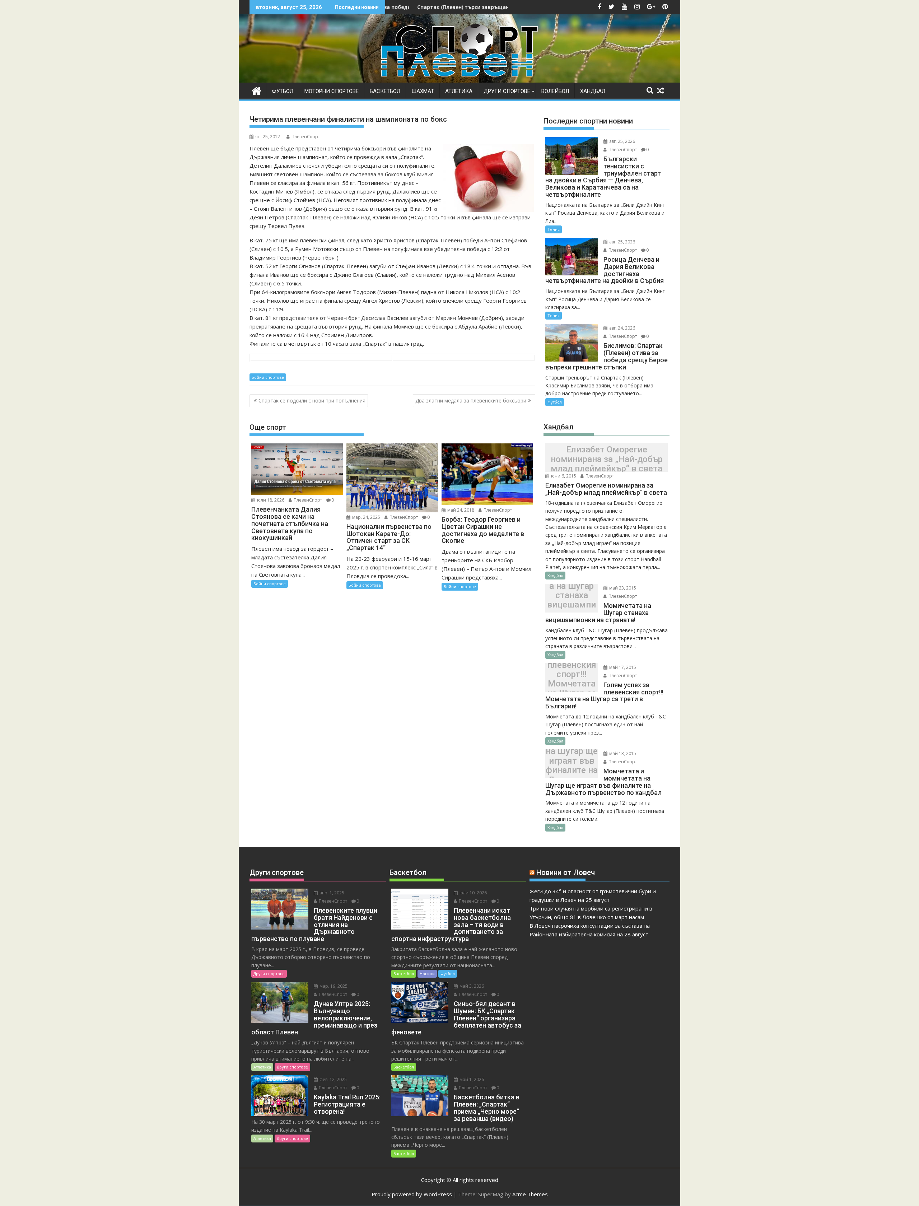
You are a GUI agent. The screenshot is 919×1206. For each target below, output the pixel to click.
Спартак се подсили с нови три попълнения (311, 400)
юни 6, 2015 (563, 476)
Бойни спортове (268, 377)
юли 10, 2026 (472, 893)
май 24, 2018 (460, 510)
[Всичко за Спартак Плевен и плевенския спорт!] (256, 90)
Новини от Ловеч (565, 872)
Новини (427, 973)
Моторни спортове (331, 91)
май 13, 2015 (622, 753)
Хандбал (592, 91)
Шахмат (422, 91)
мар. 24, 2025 (365, 517)
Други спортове (507, 91)
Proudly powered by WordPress (412, 1194)
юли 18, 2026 (270, 500)
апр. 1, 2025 (331, 893)
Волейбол (555, 91)
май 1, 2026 (471, 1079)
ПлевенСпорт (305, 137)
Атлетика (458, 91)
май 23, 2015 (622, 588)
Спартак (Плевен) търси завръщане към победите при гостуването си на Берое (460, 7)
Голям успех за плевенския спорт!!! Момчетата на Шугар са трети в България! (571, 679)
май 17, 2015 (622, 667)
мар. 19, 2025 (332, 986)
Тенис (553, 229)
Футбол (282, 91)
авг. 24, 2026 (621, 328)
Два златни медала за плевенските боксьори (470, 400)
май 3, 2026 (471, 986)
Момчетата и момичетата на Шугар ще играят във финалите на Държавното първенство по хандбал (572, 765)
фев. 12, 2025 (332, 1079)
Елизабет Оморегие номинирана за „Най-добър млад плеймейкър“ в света (607, 459)
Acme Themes (530, 1194)
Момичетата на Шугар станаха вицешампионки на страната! (571, 600)
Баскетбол (385, 91)
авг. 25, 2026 (621, 141)
